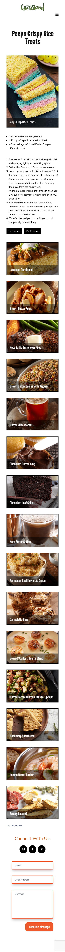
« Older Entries (14, 825)
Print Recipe (32, 231)
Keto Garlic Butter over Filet (25, 347)
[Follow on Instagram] (23, 849)
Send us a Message (39, 927)
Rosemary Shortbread (22, 736)
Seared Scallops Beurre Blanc (26, 658)
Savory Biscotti (18, 813)
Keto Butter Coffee (20, 542)
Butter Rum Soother (21, 425)
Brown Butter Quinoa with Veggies (29, 386)
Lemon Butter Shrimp (22, 775)
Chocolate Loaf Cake (21, 503)
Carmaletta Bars (19, 619)
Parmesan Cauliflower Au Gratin (28, 580)
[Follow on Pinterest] (42, 849)
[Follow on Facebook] (32, 849)
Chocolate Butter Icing (22, 464)
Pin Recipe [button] (14, 231)
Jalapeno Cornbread (21, 270)
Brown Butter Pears (21, 308)
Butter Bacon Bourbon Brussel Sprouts (32, 697)
